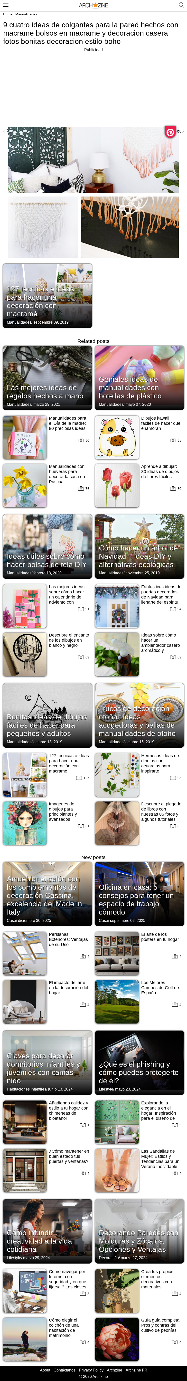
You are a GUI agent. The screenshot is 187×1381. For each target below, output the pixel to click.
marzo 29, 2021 (46, 404)
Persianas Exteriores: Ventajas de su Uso (68, 939)
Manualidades (26, 14)
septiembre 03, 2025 (127, 920)
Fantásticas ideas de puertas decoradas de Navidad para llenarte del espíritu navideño (161, 597)
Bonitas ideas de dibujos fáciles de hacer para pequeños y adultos (47, 725)
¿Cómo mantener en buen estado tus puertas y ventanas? (69, 1156)
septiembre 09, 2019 (51, 322)
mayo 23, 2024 (128, 1089)
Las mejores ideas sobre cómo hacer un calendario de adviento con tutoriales (66, 597)
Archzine (114, 1370)
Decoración (109, 1258)
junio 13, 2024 (60, 1089)
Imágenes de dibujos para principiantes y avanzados (63, 812)
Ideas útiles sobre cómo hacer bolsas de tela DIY (47, 560)
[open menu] (5, 4)
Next (175, 131)
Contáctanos (64, 1370)
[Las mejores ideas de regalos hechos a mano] (47, 377)
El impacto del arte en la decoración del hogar (68, 987)
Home (7, 14)
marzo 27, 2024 (134, 1258)
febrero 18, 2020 (47, 573)
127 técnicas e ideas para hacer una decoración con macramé (40, 301)
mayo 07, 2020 (138, 404)
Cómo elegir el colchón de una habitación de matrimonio (64, 1328)
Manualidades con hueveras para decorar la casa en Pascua (67, 474)
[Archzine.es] (93, 5)
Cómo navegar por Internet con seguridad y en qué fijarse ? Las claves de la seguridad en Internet (67, 1284)
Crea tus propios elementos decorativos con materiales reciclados (157, 1281)
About (45, 1370)
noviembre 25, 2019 (142, 573)
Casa (11, 920)
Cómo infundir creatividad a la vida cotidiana (39, 1241)
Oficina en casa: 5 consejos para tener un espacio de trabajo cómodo (136, 899)
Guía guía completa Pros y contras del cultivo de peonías (160, 1325)
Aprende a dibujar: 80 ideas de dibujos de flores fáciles (160, 471)
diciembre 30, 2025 (34, 920)
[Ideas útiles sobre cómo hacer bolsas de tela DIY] (47, 546)
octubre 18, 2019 (47, 742)
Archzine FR (136, 1370)
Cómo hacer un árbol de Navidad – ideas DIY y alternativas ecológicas (138, 556)
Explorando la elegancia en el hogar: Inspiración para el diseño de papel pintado (158, 1113)
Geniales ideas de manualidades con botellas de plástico (130, 387)
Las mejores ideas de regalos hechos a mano (45, 392)
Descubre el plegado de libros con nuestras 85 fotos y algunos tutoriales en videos (161, 814)
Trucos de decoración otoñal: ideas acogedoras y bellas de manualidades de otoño (137, 721)
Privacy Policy (91, 1370)
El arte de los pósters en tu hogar (160, 937)
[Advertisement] (44, 87)
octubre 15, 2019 (139, 742)
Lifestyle (106, 1089)
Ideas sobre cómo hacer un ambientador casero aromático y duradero (160, 645)
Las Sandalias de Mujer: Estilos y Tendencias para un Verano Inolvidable (160, 1159)
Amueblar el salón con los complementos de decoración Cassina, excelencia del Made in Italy (44, 895)
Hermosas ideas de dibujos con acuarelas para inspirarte (160, 763)
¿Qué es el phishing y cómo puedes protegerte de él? (139, 1072)
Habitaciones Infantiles (26, 1089)
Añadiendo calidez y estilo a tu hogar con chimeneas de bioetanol (68, 1111)
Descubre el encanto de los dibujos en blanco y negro (69, 640)
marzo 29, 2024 (36, 1258)
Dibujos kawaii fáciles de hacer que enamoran (160, 423)
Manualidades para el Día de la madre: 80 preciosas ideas (67, 423)
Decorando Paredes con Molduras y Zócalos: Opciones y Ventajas (138, 1241)
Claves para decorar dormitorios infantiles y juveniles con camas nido (43, 1068)
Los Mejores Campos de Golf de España (160, 987)
